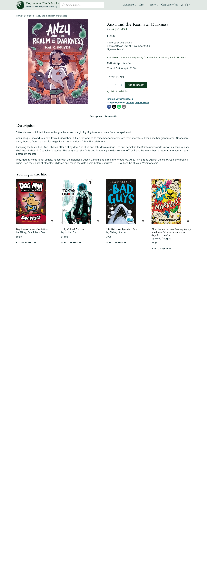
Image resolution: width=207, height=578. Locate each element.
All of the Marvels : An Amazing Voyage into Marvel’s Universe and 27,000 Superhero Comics (171, 232)
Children (130, 102)
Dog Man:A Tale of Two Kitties (31, 229)
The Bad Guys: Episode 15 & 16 (121, 229)
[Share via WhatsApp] (119, 107)
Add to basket (136, 84)
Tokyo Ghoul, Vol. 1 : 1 (72, 229)
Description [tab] (96, 116)
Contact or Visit (169, 4)
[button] (117, 91)
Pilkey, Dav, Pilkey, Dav (32, 232)
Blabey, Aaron (118, 232)
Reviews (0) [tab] (111, 116)
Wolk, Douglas (163, 238)
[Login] (182, 5)
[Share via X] (114, 107)
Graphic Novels (142, 102)
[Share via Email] (124, 107)
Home (19, 16)
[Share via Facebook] (109, 107)
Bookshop (29, 16)
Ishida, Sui (70, 232)
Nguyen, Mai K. (119, 29)
